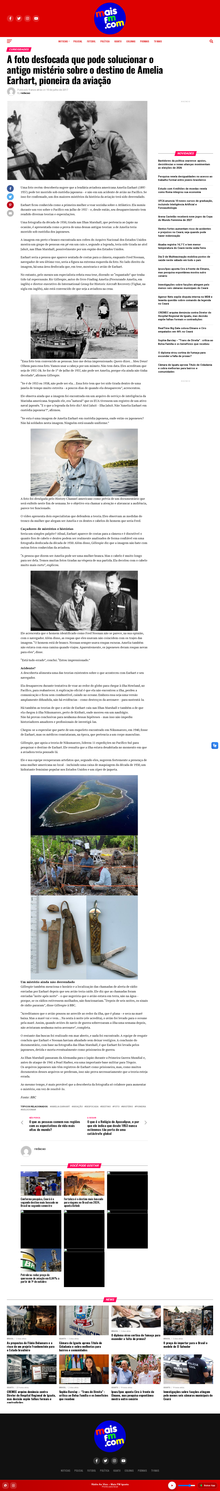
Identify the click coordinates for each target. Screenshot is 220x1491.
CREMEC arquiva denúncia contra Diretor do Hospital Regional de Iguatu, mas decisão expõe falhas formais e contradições (184, 316)
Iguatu (118, 41)
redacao (25, 93)
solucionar (29, 1110)
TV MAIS (158, 41)
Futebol (91, 41)
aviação (78, 1107)
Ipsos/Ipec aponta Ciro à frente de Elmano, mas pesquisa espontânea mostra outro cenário (184, 272)
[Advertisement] (185, 124)
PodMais (144, 41)
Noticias (63, 41)
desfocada (92, 1107)
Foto (116, 1107)
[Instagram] (13, 1485)
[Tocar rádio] (172, 1485)
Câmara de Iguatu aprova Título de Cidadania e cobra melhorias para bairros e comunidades (185, 368)
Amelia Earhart (60, 1107)
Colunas (130, 41)
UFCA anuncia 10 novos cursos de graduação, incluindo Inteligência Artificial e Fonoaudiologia (185, 204)
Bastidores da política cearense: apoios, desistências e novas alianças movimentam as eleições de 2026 (184, 164)
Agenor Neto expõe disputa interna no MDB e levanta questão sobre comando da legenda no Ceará (185, 300)
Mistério (128, 1107)
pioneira (141, 1107)
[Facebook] (5, 1485)
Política (104, 41)
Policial (77, 41)
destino (106, 1107)
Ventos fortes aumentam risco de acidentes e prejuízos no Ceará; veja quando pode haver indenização (184, 232)
